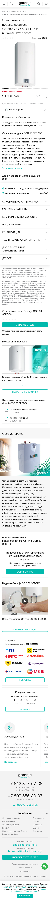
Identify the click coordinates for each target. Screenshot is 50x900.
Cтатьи (36, 821)
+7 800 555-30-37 (25, 796)
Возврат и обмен (10, 834)
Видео (36, 828)
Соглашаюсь (25, 896)
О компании (38, 818)
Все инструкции (16, 109)
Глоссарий (37, 825)
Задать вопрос (25, 572)
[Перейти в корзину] (46, 3)
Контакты (37, 831)
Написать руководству (25, 857)
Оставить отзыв (25, 325)
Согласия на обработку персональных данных (29, 891)
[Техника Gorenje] (25, 3)
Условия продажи (10, 825)
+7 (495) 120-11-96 (25, 699)
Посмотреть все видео (25, 629)
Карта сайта (25, 872)
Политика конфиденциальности (25, 864)
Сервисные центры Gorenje (14, 831)
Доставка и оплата (11, 818)
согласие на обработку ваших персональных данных (24, 887)
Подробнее (25, 680)
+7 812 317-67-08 (25, 783)
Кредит (5, 828)
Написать (25, 709)
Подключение (8, 821)
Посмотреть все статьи (25, 392)
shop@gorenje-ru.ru (25, 844)
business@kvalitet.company (25, 851)
